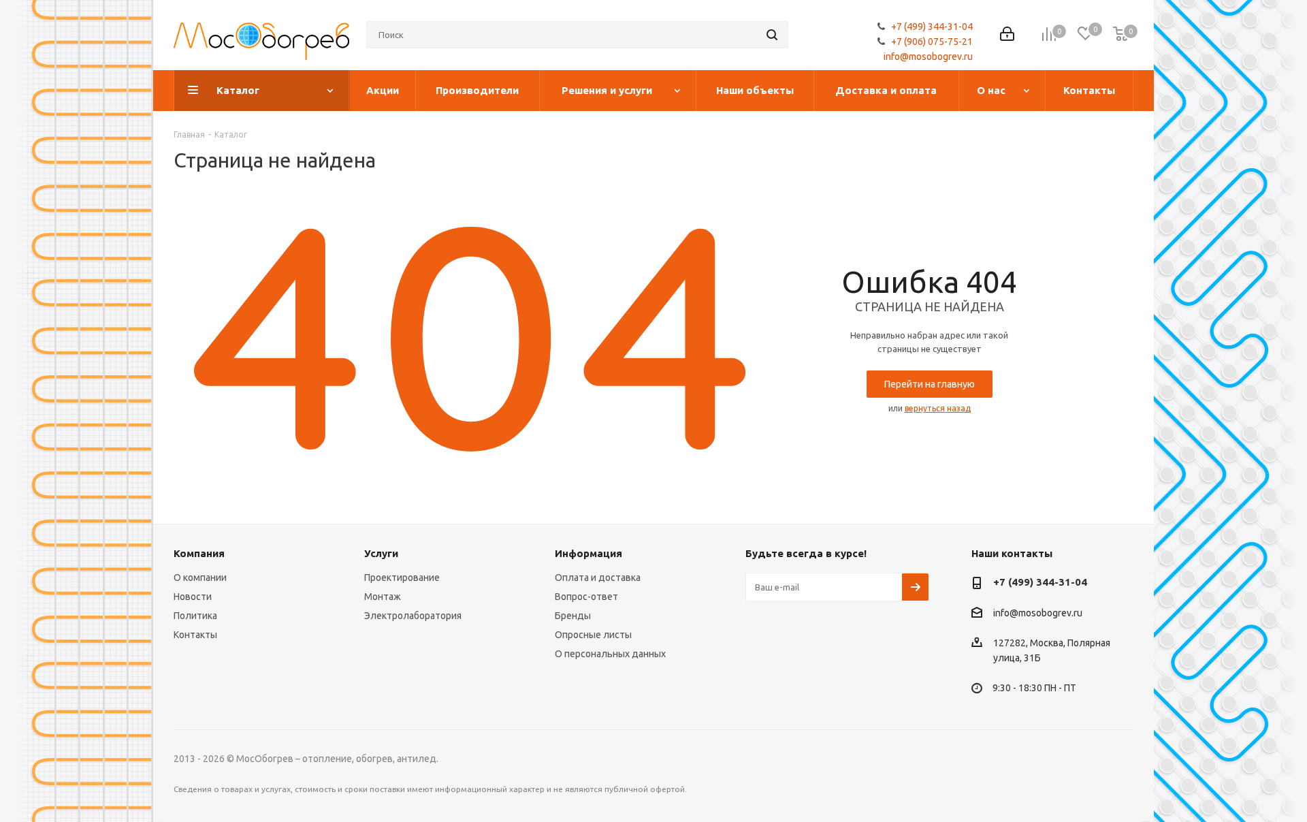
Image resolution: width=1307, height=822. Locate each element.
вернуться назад (938, 408)
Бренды (573, 615)
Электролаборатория (413, 615)
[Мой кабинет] (1007, 35)
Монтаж (382, 596)
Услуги (381, 553)
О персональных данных (610, 653)
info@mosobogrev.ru (928, 56)
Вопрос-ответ (586, 596)
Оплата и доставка (598, 577)
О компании (200, 577)
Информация (588, 553)
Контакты (195, 634)
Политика (195, 615)
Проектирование (402, 577)
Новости (193, 596)
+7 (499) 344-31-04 (932, 26)
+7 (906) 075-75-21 (932, 41)
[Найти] (772, 34)
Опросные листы (593, 634)
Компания (199, 553)
